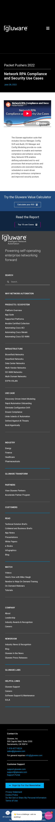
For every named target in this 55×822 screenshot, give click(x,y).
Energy (8, 448)
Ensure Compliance (13, 412)
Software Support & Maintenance (20, 695)
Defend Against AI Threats (17, 421)
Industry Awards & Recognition (19, 622)
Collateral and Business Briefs (18, 528)
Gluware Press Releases (16, 658)
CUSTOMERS (11, 507)
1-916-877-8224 (14, 748)
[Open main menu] (48, 28)
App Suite (9, 314)
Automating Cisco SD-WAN (17, 336)
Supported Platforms (14, 319)
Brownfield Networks (14, 354)
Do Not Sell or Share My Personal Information (26, 798)
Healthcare (10, 457)
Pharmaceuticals (12, 461)
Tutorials (9, 590)
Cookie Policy (12, 795)
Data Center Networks (15, 363)
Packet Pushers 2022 (19, 65)
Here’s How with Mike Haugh (18, 577)
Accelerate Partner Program (17, 495)
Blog (7, 554)
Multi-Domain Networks (15, 376)
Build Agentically (12, 425)
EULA (7, 700)
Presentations (11, 537)
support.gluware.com (16, 769)
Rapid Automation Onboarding (18, 403)
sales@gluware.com (16, 751)
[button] (30, 815)
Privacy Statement (14, 792)
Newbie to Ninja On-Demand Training (21, 581)
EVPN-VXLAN (11, 381)
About (7, 613)
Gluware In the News (14, 653)
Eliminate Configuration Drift (17, 407)
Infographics (10, 550)
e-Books (9, 546)
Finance (8, 452)
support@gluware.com (17, 772)
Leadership (10, 618)
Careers (8, 626)
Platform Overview (13, 310)
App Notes (10, 533)
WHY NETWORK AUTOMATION (19, 293)
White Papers (11, 541)
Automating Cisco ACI (15, 328)
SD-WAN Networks (13, 372)
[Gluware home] (14, 239)
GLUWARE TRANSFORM (16, 474)
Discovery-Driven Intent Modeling (20, 399)
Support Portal (13, 775)
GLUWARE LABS (12, 670)
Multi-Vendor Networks (15, 368)
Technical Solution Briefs (16, 524)
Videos (8, 573)
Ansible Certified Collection (17, 323)
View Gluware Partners (15, 490)
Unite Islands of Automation (17, 416)
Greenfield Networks (14, 359)
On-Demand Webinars (15, 586)
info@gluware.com (34, 755)
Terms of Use (12, 800)
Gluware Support (12, 687)
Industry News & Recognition (18, 644)
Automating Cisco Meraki (16, 332)
